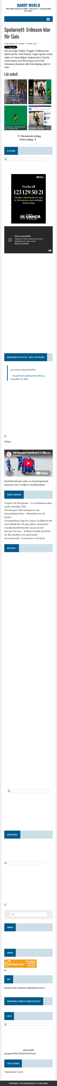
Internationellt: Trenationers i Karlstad (24, 538)
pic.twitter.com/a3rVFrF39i (23, 369)
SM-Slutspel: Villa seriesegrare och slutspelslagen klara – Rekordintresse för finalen (24, 514)
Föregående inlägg (31, 136)
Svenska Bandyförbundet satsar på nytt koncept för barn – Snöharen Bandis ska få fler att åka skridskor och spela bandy (27, 531)
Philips (7, 441)
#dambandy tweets (13, 1071)
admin (21, 44)
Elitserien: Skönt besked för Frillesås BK (15, 128)
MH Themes (44, 1083)
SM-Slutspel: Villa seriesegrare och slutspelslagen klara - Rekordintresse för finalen (14, 99)
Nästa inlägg (26, 139)
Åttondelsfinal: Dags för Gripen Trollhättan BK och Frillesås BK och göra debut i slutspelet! (39, 100)
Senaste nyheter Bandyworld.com (36, 128)
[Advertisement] (28, 279)
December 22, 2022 (19, 379)
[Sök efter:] (28, 914)
